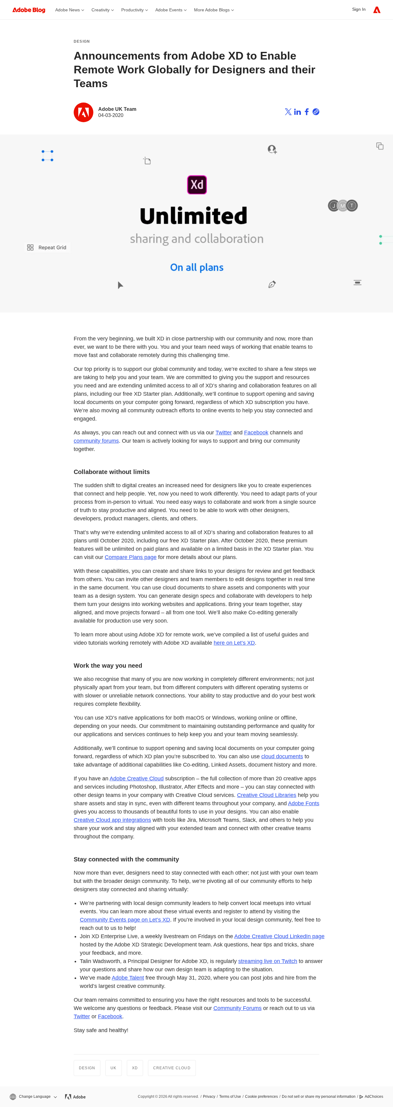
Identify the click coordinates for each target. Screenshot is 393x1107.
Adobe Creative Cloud (137, 778)
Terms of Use (230, 1096)
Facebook (256, 432)
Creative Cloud (172, 1068)
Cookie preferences (261, 1096)
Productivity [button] (132, 9)
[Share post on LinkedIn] (297, 113)
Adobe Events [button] (168, 9)
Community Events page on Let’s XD (125, 920)
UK (113, 1068)
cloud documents (282, 756)
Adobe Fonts (303, 803)
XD (135, 1068)
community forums (96, 441)
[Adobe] (377, 9)
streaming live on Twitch (267, 961)
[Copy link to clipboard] (316, 113)
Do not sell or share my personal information (319, 1096)
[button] (33, 1097)
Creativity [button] (100, 9)
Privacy (209, 1096)
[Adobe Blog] (32, 9)
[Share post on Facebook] (306, 113)
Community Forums (237, 1008)
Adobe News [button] (67, 9)
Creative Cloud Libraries (266, 795)
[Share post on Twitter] (288, 113)
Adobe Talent (128, 978)
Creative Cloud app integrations (112, 820)
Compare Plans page (131, 557)
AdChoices (374, 1096)
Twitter (224, 432)
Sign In (359, 9)
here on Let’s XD (234, 643)
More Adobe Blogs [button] (212, 9)
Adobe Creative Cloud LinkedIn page (279, 936)
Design (82, 41)
